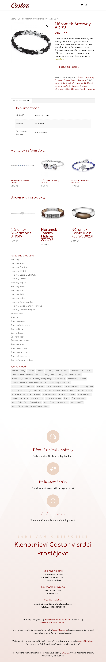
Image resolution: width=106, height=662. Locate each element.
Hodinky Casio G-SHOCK (23, 275)
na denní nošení (62, 86)
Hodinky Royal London (22, 302)
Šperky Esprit (17, 333)
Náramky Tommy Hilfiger (22, 390)
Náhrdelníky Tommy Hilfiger (23, 386)
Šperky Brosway (78, 80)
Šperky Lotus (17, 345)
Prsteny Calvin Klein (67, 394)
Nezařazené (17, 314)
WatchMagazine (59, 630)
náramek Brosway (79, 86)
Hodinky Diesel (18, 279)
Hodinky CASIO (18, 271)
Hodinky (15, 259)
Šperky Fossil (17, 337)
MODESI (65, 653)
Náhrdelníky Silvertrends (59, 383)
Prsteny (37, 394)
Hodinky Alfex (18, 263)
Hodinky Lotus (18, 298)
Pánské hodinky (37, 398)
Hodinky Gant (17, 290)
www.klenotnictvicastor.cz (57, 620)
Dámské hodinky (18, 371)
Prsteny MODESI (84, 394)
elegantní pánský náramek (67, 83)
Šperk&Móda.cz (85, 641)
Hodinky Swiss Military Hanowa (26, 306)
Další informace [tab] (21, 101)
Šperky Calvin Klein (20, 325)
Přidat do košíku (68, 66)
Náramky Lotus (87, 386)
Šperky (21, 19)
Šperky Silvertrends (20, 356)
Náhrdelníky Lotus (19, 383)
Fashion (31, 371)
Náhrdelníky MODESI (38, 383)
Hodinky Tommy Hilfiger (23, 310)
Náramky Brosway (54, 386)
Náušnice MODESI (84, 390)
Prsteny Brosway (49, 394)
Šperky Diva (17, 329)
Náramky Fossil (71, 386)
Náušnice (38, 390)
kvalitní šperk (87, 83)
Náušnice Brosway (52, 390)
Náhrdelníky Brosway (77, 379)
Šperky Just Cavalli (20, 341)
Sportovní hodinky (53, 398)
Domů (13, 19)
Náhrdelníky (60, 379)
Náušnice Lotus (68, 390)
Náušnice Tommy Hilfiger (22, 394)
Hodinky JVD (17, 294)
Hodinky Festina (19, 287)
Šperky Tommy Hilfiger (22, 360)
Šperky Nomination (20, 352)
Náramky (30, 19)
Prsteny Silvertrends (20, 398)
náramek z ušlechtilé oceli (67, 89)
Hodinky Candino (19, 267)
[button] (47, 26)
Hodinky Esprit (18, 283)
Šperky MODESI (19, 348)
